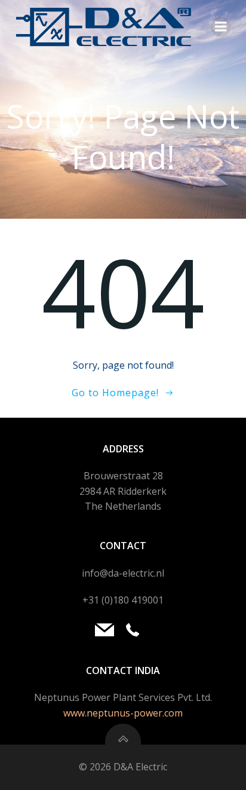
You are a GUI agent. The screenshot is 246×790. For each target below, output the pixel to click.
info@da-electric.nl (123, 573)
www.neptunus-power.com (123, 712)
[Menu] (221, 27)
